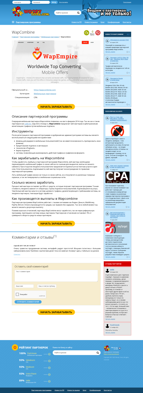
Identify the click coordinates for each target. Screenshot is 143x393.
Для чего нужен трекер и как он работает (119, 166)
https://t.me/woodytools (111, 354)
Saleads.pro (30, 360)
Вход (54, 2)
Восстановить (63, 2)
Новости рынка (91, 22)
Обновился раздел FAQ (119, 40)
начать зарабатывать (56, 106)
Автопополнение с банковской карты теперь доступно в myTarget (117, 215)
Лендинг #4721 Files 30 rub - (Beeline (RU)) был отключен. (119, 59)
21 (128, 207)
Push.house (32, 353)
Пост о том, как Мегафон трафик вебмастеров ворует (118, 118)
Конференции (114, 22)
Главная (15, 37)
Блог (103, 22)
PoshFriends (114, 325)
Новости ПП (77, 22)
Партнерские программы (29, 37)
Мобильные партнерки (50, 37)
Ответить (17, 254)
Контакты (127, 22)
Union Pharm (31, 373)
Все (128, 34)
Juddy (112, 269)
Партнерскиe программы (28, 22)
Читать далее (110, 52)
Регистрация (127, 2)
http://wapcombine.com (45, 90)
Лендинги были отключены (116, 79)
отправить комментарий (28, 302)
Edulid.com (30, 367)
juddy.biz (27, 124)
